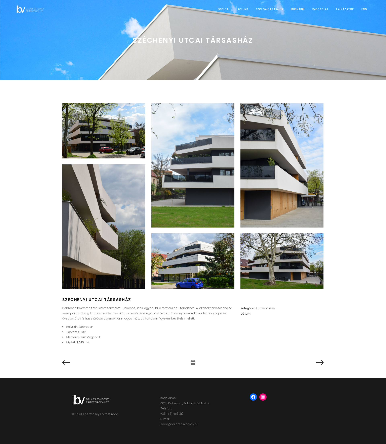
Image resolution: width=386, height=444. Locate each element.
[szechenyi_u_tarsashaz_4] (103, 226)
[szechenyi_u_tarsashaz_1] (103, 130)
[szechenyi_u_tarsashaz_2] (192, 165)
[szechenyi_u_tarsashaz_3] (281, 165)
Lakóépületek (265, 308)
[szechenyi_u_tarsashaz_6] (281, 261)
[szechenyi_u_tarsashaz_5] (192, 261)
